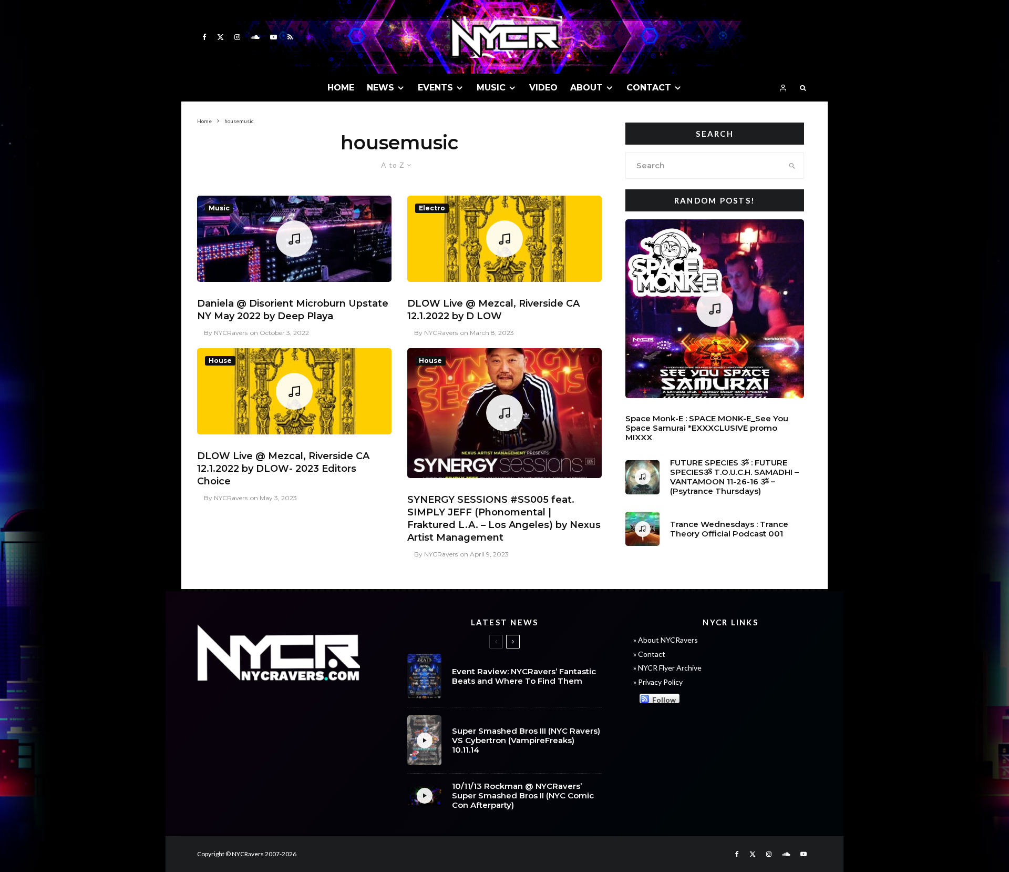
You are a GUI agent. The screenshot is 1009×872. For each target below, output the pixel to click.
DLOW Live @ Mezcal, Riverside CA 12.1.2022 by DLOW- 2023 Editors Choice (283, 468)
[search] (792, 165)
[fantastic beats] (424, 676)
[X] (220, 37)
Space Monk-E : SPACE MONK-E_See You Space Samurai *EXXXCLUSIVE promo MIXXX (706, 428)
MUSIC (491, 88)
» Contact (649, 654)
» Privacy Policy (658, 681)
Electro (432, 208)
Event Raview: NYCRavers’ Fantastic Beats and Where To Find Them (524, 676)
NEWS (380, 88)
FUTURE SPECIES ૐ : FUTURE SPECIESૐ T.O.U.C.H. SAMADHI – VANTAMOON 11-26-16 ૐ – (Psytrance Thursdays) (734, 477)
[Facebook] (204, 37)
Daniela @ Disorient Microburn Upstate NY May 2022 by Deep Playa (292, 310)
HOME (340, 88)
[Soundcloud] (255, 37)
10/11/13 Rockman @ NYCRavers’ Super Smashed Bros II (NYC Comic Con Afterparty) (523, 796)
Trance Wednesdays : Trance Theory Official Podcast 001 (729, 529)
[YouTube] (273, 37)
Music (219, 208)
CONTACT (648, 88)
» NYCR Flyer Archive (667, 667)
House (220, 360)
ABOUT (586, 88)
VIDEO (543, 88)
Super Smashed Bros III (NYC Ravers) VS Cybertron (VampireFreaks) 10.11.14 (526, 740)
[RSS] (290, 37)
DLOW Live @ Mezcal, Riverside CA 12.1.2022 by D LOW (493, 310)
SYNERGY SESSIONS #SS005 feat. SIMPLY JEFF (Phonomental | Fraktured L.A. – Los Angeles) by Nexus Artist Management (504, 518)
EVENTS (435, 88)
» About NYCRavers (665, 639)
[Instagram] (237, 37)
